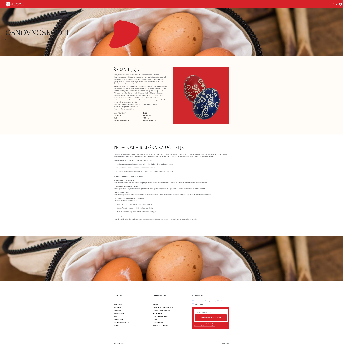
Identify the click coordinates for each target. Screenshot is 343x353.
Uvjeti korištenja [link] (158, 322)
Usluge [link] (155, 319)
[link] (340, 4)
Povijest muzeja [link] (119, 313)
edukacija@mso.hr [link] (149, 120)
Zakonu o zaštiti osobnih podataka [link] (204, 326)
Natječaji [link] (155, 304)
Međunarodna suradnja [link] (121, 322)
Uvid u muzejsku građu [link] (160, 316)
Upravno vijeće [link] (118, 319)
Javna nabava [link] (157, 313)
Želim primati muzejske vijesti (211, 317)
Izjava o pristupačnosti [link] (160, 325)
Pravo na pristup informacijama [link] (163, 307)
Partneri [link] (116, 325)
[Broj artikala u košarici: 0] (333, 4)
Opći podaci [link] (118, 304)
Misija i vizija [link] (117, 310)
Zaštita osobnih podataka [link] (161, 310)
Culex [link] (122, 343)
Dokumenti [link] (117, 307)
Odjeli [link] (115, 316)
